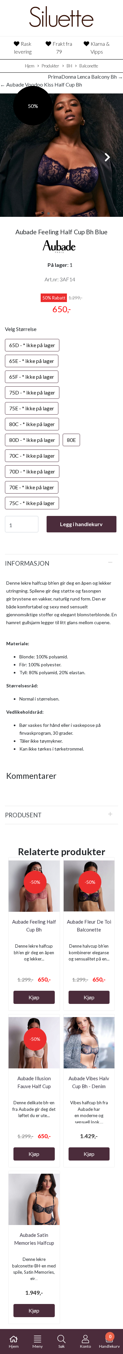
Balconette (88, 65)
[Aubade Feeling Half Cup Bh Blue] (61, 156)
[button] (48, 213)
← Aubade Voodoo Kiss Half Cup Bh (41, 84)
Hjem (29, 65)
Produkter (50, 65)
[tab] (61, 563)
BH (69, 65)
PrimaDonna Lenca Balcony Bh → (85, 76)
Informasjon (27, 563)
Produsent (23, 815)
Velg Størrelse (20, 329)
